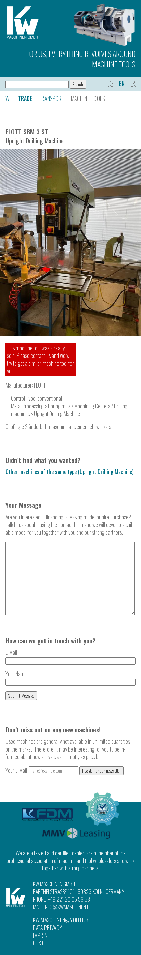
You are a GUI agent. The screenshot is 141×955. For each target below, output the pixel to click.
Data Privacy (47, 928)
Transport (51, 98)
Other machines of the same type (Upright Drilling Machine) (69, 472)
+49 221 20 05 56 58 (69, 899)
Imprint (41, 935)
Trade (25, 98)
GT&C (39, 943)
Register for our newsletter (101, 770)
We (8, 98)
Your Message (23, 505)
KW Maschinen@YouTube (62, 920)
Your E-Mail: (17, 770)
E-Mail (11, 652)
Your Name (16, 674)
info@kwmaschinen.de (68, 907)
